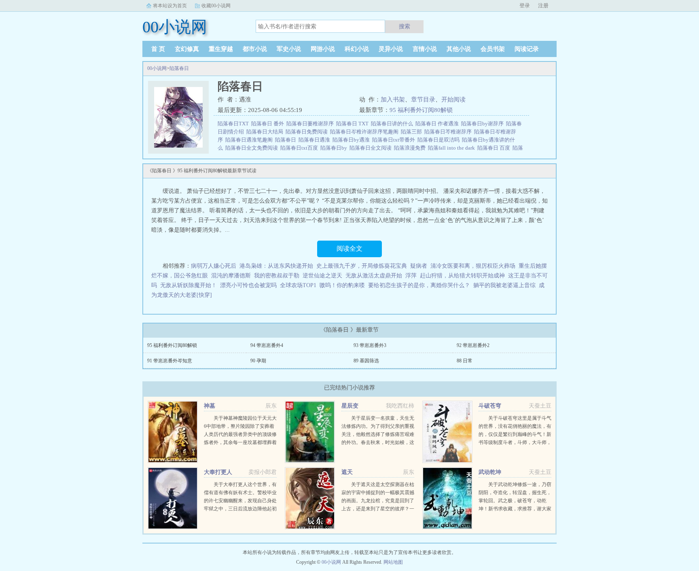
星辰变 (349, 406)
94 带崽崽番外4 (266, 345)
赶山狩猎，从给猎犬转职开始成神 (462, 276)
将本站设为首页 (170, 5)
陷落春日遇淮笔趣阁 (250, 140)
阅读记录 (527, 49)
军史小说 (289, 49)
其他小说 (459, 49)
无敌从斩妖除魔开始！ (188, 285)
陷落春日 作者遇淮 (438, 124)
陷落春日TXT (234, 124)
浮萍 (411, 276)
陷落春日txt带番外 (394, 140)
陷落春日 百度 (495, 148)
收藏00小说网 (216, 5)
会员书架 (493, 49)
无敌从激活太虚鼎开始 (373, 276)
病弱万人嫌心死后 (213, 266)
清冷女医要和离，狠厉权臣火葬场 (472, 266)
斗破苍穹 (490, 406)
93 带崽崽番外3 (370, 345)
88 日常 (464, 361)
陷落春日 (179, 68)
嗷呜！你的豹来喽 (342, 285)
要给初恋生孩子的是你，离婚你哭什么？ (419, 285)
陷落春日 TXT (353, 124)
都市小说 (255, 49)
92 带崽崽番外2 (473, 345)
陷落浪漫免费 (411, 148)
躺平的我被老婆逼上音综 (504, 285)
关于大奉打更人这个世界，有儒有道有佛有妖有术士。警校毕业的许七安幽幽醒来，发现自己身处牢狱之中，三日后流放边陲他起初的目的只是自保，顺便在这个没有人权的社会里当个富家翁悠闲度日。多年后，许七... (240, 509)
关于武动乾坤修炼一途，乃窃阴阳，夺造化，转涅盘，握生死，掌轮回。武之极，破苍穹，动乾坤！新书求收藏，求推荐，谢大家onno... (515, 501)
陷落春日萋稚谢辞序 (311, 124)
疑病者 (418, 266)
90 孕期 (258, 361)
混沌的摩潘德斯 (231, 276)
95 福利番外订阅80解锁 (421, 110)
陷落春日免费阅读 (308, 132)
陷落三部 (412, 132)
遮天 (347, 472)
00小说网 (157, 68)
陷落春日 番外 (268, 124)
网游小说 (323, 49)
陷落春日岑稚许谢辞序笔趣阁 (365, 132)
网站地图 (393, 562)
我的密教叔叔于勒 (276, 276)
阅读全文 (349, 248)
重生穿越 (221, 49)
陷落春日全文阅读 (372, 148)
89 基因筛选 (366, 361)
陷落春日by (335, 148)
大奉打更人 (218, 472)
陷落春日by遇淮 (352, 140)
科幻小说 (357, 49)
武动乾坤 (490, 472)
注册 (543, 5)
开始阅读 (453, 99)
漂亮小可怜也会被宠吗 (248, 285)
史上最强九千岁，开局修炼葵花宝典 (361, 266)
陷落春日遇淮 (316, 140)
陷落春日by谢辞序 (483, 124)
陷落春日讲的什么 (393, 124)
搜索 (404, 26)
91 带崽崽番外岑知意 (169, 361)
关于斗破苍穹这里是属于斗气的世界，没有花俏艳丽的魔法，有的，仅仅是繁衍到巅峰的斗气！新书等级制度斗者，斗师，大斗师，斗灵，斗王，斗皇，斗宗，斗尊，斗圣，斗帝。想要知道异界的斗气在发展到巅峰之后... (515, 442)
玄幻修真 (187, 49)
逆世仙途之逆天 (322, 276)
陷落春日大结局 (266, 132)
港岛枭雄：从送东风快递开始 (276, 266)
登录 (524, 5)
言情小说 (425, 49)
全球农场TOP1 (298, 285)
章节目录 (423, 99)
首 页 (158, 49)
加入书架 (393, 99)
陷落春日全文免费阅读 (252, 148)
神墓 (209, 406)
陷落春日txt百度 (300, 148)
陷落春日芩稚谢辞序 (449, 132)
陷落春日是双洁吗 (439, 140)
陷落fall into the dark (452, 148)
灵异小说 (391, 49)
